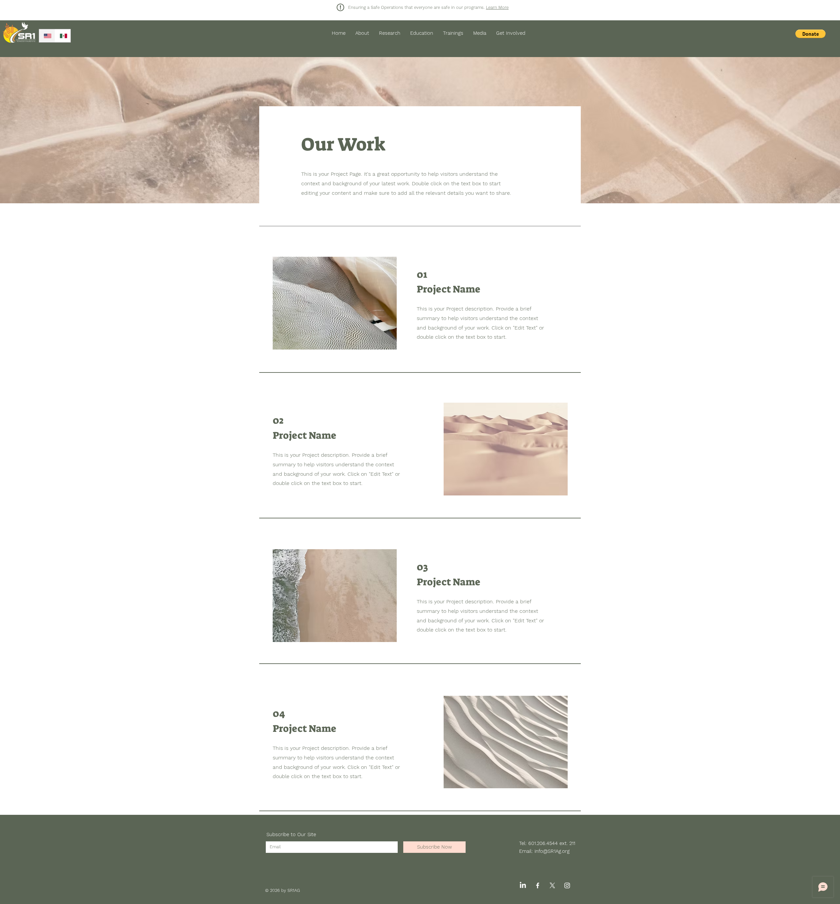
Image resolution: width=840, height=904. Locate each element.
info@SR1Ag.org (552, 851)
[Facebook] (537, 885)
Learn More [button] (497, 7)
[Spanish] (63, 35)
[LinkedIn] (523, 885)
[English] (47, 35)
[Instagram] (567, 885)
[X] (552, 885)
